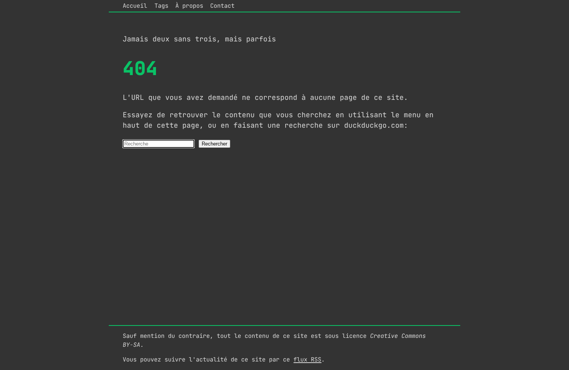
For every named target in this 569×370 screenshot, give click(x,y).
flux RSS (307, 359)
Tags (161, 6)
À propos (189, 6)
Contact (222, 6)
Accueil (135, 6)
